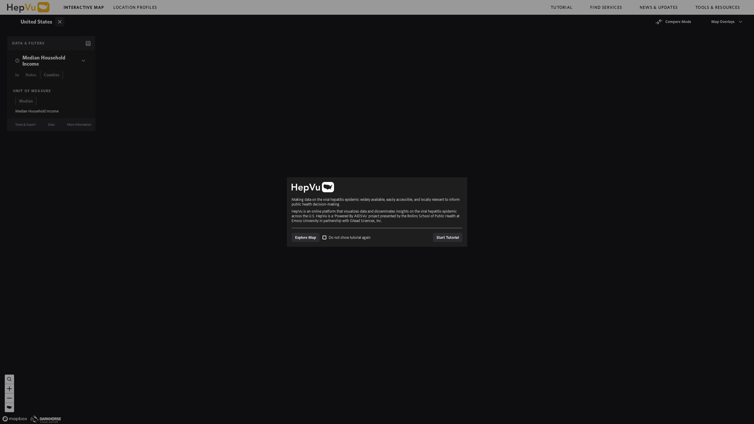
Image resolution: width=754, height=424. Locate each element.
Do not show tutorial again (350, 237)
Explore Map (305, 237)
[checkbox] (324, 237)
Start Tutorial (447, 237)
